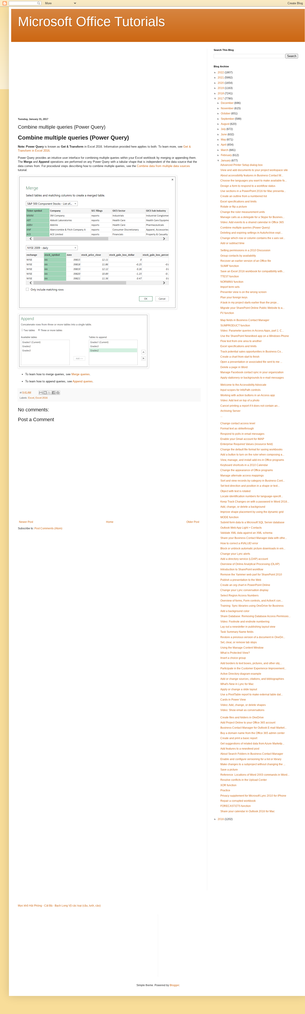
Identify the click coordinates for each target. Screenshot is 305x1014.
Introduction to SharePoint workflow (241, 569)
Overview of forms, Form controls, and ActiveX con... (251, 600)
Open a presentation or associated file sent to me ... (251, 361)
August (225, 124)
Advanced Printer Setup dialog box (241, 165)
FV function (227, 313)
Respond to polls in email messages (242, 433)
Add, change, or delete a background (242, 506)
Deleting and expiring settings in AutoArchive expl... (251, 232)
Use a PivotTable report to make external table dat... (251, 694)
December (227, 103)
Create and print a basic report (238, 738)
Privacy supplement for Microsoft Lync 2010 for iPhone (253, 795)
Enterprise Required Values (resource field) (246, 444)
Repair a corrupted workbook (238, 800)
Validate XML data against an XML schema (246, 532)
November (227, 108)
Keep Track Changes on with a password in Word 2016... (254, 501)
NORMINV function (231, 281)
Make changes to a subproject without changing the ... (252, 764)
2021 (221, 77)
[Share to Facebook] (53, 392)
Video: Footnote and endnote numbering (244, 621)
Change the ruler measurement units (242, 212)
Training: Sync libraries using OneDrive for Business (252, 605)
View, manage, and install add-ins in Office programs (252, 460)
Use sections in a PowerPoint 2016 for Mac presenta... (253, 191)
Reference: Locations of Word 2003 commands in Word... (254, 774)
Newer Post (26, 521)
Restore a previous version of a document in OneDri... (252, 637)
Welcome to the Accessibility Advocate (243, 384)
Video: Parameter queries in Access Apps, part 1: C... (252, 330)
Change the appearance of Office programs (246, 470)
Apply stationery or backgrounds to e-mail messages (252, 377)
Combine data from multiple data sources (163, 166)
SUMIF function (229, 266)
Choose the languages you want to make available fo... (253, 180)
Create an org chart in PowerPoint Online (245, 585)
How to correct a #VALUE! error (239, 543)
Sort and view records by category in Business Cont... (252, 480)
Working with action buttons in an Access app (247, 395)
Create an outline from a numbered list (243, 196)
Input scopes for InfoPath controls (240, 390)
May (224, 139)
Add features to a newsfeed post (239, 748)
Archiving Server (230, 410)
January (226, 160)
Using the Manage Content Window (241, 647)
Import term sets (230, 287)
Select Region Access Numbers (239, 595)
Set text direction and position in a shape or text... (250, 485)
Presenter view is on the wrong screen (243, 292)
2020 (221, 82)
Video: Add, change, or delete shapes (243, 705)
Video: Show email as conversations (242, 710)
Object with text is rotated (235, 491)
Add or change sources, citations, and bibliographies (252, 678)
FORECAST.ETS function (235, 806)
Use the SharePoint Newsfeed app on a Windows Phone (254, 336)
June (224, 134)
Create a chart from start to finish (239, 356)
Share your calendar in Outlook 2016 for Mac (247, 811)
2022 (221, 72)
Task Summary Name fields (236, 631)
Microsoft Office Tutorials (91, 21)
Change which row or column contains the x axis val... (252, 238)
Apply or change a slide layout (238, 689)
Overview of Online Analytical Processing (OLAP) (250, 564)
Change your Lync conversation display (244, 590)
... (221, 416)
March (225, 150)
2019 (221, 88)
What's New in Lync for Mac (237, 684)
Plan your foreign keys (233, 297)
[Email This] (41, 392)
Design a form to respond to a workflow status (247, 186)
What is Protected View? (235, 652)
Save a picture (229, 769)
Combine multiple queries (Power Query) (245, 227)
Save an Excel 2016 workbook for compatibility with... (252, 271)
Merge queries (80, 374)
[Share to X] (49, 392)
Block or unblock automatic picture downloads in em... (252, 548)
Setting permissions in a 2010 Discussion (245, 250)
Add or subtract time (232, 243)
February (226, 155)
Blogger (174, 985)
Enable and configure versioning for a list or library (250, 759)
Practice (225, 790)
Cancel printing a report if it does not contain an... (250, 405)
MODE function (229, 517)
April (224, 144)
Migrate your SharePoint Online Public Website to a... (252, 307)
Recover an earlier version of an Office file (245, 260)
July (223, 129)
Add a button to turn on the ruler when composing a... (252, 454)
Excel (31, 397)
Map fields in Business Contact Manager (244, 320)
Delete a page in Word (234, 367)
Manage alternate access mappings (242, 475)
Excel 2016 (42, 397)
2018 (221, 93)
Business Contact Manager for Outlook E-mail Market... (253, 727)
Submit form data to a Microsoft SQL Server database (252, 522)
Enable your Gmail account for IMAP (242, 439)
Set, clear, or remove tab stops (238, 642)
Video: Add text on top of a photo (239, 400)
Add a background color (234, 611)
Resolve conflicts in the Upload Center (243, 779)
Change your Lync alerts (235, 553)
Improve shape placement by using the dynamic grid (252, 511)
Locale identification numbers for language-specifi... (251, 496)
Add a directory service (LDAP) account (244, 559)
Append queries (83, 381)
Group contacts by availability (238, 255)
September (228, 118)
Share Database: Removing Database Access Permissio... (255, 616)
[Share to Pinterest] (58, 392)
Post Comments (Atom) (48, 528)
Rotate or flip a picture (233, 206)
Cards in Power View (233, 699)
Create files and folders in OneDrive (242, 717)
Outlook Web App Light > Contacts (241, 527)
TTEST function (229, 276)
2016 (221, 819)
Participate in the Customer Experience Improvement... (253, 668)
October (226, 113)
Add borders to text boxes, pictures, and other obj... (251, 663)
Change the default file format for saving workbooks (251, 449)
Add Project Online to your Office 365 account (247, 722)
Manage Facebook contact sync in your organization (252, 372)
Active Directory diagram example (240, 673)
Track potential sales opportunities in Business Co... (251, 351)
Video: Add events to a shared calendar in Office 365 (252, 222)
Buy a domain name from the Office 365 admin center (252, 733)
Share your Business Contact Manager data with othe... (253, 538)
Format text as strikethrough (237, 428)
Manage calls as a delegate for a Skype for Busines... (252, 217)
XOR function (228, 785)
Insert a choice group (233, 658)
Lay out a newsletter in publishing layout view (247, 626)
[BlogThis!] (45, 392)
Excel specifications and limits (238, 201)
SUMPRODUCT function (235, 325)
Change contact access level (237, 423)
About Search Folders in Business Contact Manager (251, 753)
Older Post (192, 521)
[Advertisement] (109, 80)
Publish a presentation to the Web (240, 579)
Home (109, 521)
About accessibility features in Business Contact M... (251, 175)
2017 (221, 98)
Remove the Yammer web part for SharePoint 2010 (251, 574)
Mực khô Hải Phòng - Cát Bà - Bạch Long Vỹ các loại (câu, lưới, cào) (59, 905)
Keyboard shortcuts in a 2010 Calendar (244, 465)
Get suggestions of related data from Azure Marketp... (252, 743)
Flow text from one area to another (241, 341)
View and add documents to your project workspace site (254, 170)
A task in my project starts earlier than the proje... (249, 302)
